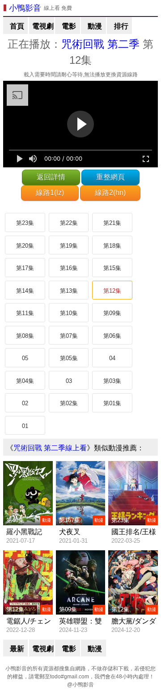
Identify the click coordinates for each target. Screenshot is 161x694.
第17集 (25, 268)
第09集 (112, 313)
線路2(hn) (110, 192)
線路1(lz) (50, 192)
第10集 (69, 313)
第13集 (69, 290)
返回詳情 (51, 177)
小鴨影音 (25, 8)
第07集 (69, 335)
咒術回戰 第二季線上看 (50, 448)
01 (25, 426)
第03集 (112, 381)
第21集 (112, 223)
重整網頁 (110, 177)
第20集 (25, 245)
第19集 (69, 245)
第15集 (112, 268)
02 (25, 403)
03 (69, 381)
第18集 (112, 245)
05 (25, 358)
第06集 (112, 335)
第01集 (112, 403)
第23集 (25, 223)
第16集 (69, 268)
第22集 (69, 223)
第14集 (25, 290)
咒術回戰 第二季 (100, 44)
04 (112, 358)
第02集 (69, 403)
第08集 (25, 335)
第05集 (69, 358)
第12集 (112, 290)
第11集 (25, 313)
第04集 (25, 381)
